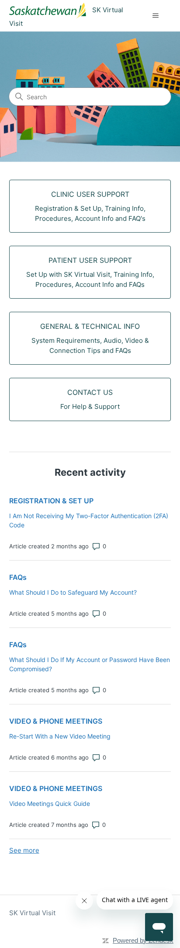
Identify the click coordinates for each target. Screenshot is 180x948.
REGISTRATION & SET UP (51, 500)
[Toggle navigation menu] (155, 16)
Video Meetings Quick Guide (49, 803)
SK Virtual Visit (32, 913)
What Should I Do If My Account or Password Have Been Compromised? (89, 664)
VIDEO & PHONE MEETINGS (55, 721)
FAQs (18, 577)
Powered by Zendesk (143, 940)
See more (24, 850)
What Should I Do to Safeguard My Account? (73, 592)
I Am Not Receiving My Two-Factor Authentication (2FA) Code (88, 520)
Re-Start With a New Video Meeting (60, 736)
